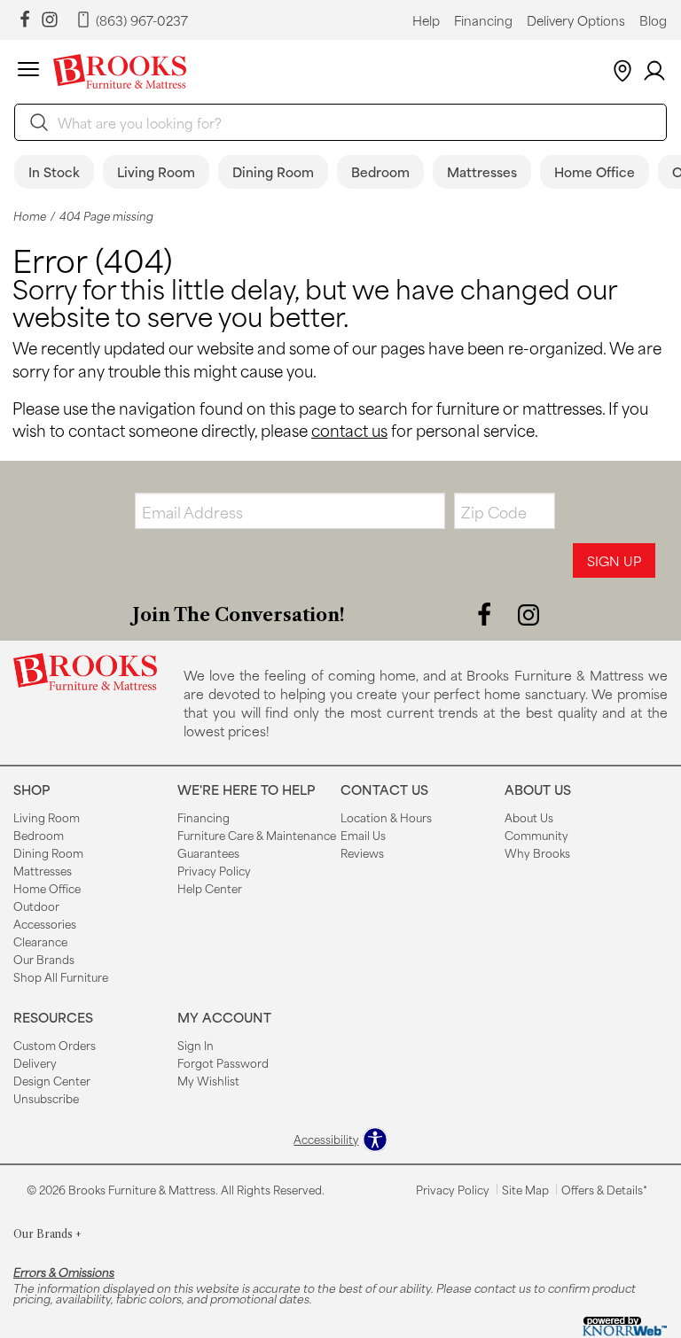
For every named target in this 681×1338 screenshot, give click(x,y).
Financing (483, 20)
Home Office (594, 171)
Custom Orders (54, 1044)
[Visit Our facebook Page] (24, 20)
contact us (349, 429)
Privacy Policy (214, 870)
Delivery (35, 1062)
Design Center (51, 1080)
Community (536, 834)
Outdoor (36, 905)
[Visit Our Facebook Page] (486, 613)
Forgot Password (223, 1062)
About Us (529, 817)
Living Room (156, 171)
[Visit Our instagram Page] (49, 20)
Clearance (40, 941)
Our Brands (43, 958)
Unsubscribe (46, 1098)
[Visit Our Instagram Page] (528, 613)
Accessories (44, 923)
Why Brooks (537, 852)
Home (29, 215)
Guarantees (208, 852)
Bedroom (380, 171)
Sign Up (614, 560)
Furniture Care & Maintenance (256, 834)
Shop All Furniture (60, 976)
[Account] (654, 71)
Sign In (195, 1044)
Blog (653, 20)
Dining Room (273, 171)
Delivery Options (576, 20)
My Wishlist (208, 1080)
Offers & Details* (604, 1189)
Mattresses (482, 171)
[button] (28, 72)
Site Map (525, 1189)
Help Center (209, 888)
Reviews (362, 852)
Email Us (363, 834)
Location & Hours (386, 817)
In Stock (54, 171)
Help (426, 20)
